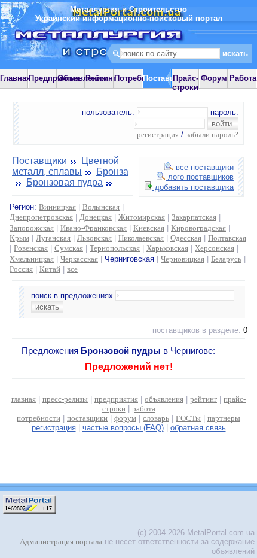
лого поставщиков (200, 176)
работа (143, 408)
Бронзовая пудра (64, 182)
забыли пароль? (212, 134)
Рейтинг (100, 78)
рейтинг (203, 399)
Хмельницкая (32, 258)
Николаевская (141, 237)
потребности (38, 418)
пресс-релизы (65, 399)
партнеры (223, 418)
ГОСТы (188, 418)
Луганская (53, 237)
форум (125, 418)
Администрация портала (61, 541)
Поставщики (39, 161)
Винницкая (57, 206)
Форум (214, 78)
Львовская (94, 237)
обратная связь (198, 427)
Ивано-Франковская (93, 227)
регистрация (158, 134)
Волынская (101, 206)
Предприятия (54, 78)
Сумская (68, 248)
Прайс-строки (185, 83)
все (72, 269)
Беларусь (226, 258)
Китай (49, 269)
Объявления (81, 78)
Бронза (112, 171)
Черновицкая (182, 258)
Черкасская (79, 258)
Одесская (185, 237)
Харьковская (167, 248)
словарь (156, 418)
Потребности (139, 78)
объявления (164, 399)
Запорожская (32, 227)
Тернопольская (115, 248)
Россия (21, 269)
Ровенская (31, 248)
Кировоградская (198, 227)
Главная (15, 78)
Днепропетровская (41, 217)
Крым (19, 237)
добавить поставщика (193, 187)
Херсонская (214, 248)
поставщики (87, 418)
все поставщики (203, 167)
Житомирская (141, 217)
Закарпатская (194, 217)
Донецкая (95, 217)
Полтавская (227, 237)
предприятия (116, 399)
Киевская (148, 227)
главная (23, 399)
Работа (243, 78)
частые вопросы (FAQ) (123, 427)
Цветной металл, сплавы (65, 166)
